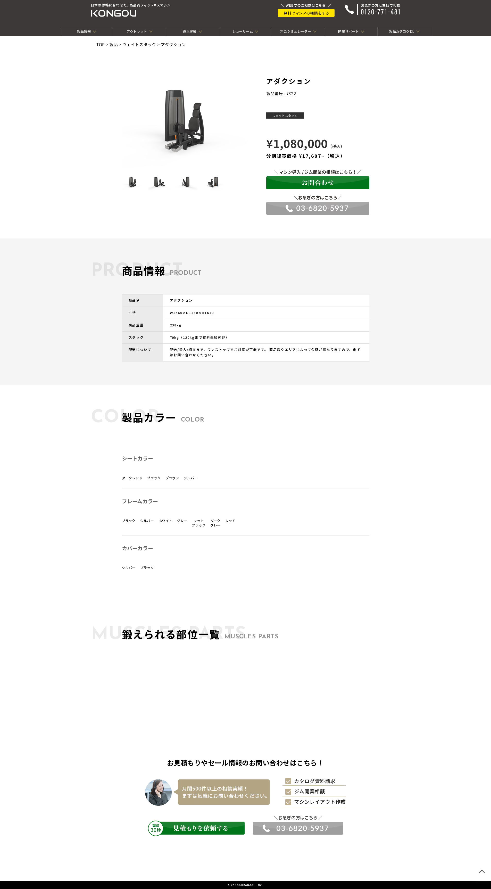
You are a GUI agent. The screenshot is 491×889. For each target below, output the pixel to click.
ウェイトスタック (285, 115)
